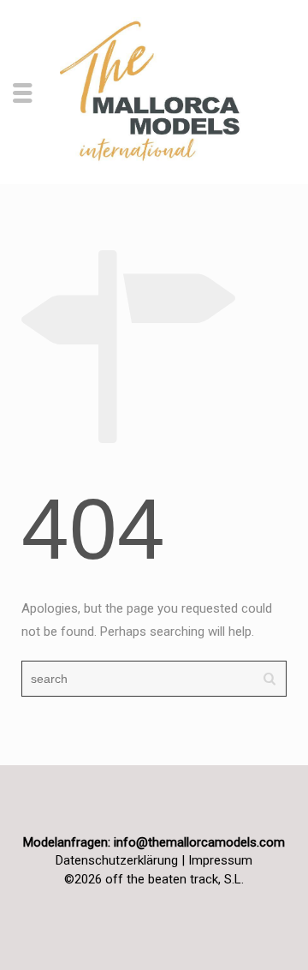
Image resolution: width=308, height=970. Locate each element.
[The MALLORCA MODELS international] (154, 91)
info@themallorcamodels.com (199, 842)
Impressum (220, 860)
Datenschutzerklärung (117, 860)
